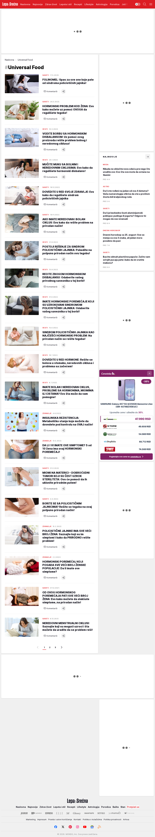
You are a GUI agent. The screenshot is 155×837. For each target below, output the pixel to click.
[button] (50, 91)
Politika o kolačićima (92, 819)
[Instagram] (77, 827)
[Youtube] (85, 827)
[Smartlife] (89, 813)
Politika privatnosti (112, 819)
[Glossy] (77, 813)
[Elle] (59, 813)
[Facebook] (56, 827)
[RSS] (99, 827)
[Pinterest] (70, 827)
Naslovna (9, 59)
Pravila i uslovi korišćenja (60, 819)
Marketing (31, 819)
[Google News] (92, 827)
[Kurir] (24, 813)
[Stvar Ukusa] (129, 813)
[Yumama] (115, 813)
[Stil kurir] (67, 813)
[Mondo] (36, 813)
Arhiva (126, 819)
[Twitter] (63, 827)
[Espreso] (49, 813)
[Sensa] (101, 813)
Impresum (41, 819)
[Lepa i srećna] (10, 4)
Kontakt (77, 819)
